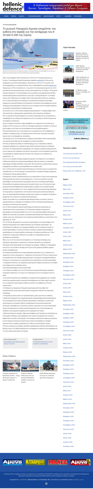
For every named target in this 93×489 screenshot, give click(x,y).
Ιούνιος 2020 (67, 339)
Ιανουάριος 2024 (68, 193)
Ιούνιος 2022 (67, 236)
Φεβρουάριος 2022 (69, 253)
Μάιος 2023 (66, 215)
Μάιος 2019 (66, 390)
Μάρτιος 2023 (67, 223)
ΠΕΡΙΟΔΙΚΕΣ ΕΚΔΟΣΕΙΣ (34, 16)
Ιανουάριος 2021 (68, 309)
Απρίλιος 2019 (67, 395)
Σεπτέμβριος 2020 (69, 326)
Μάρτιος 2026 (67, 185)
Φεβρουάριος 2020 (69, 356)
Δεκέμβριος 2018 (68, 412)
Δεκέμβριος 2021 (68, 262)
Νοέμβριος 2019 (68, 369)
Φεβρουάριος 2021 (69, 305)
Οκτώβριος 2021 (68, 270)
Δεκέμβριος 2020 (68, 313)
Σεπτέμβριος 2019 (69, 378)
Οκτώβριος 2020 (68, 322)
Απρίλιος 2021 (67, 296)
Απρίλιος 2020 (67, 348)
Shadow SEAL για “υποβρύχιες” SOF (74, 171)
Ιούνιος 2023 (67, 210)
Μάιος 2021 (66, 292)
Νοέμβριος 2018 (68, 416)
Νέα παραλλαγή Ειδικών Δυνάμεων (74, 162)
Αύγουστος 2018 (68, 429)
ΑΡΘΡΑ (58, 16)
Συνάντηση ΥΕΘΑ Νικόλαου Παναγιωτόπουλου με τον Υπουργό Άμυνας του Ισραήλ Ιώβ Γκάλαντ (76, 106)
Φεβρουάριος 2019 (69, 403)
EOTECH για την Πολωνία (71, 158)
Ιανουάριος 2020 (68, 360)
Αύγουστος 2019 (68, 382)
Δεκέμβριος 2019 (68, 365)
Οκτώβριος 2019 (68, 373)
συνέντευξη (40, 80)
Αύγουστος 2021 (68, 279)
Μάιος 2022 (66, 240)
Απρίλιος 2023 (67, 219)
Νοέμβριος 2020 (68, 318)
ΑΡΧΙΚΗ (6, 16)
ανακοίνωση (52, 85)
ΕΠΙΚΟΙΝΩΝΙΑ (77, 16)
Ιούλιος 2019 (67, 386)
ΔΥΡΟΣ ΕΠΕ (23, 479)
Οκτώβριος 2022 (68, 228)
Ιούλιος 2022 (67, 232)
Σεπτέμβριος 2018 (69, 425)
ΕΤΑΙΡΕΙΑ (13, 16)
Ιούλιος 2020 (67, 335)
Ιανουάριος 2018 (68, 446)
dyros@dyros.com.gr (78, 479)
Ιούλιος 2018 (67, 433)
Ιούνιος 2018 (67, 438)
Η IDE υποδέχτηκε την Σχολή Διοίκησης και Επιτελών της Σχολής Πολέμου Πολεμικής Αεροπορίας (82, 80)
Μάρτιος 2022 (67, 249)
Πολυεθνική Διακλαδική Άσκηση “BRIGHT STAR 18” (14, 343)
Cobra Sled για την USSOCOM (72, 153)
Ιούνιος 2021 (67, 288)
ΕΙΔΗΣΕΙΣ (21, 16)
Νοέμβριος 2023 (68, 198)
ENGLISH (6, 20)
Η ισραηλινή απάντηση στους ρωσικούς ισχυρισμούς (43, 343)
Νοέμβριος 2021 (68, 266)
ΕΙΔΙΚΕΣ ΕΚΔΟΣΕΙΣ (49, 16)
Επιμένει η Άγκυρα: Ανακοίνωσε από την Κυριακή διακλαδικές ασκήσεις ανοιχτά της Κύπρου (82, 56)
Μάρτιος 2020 (67, 352)
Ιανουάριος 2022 (68, 258)
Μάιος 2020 (66, 343)
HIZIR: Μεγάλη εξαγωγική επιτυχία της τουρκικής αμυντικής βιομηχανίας (83, 68)
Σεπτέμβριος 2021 (69, 275)
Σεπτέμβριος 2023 (69, 202)
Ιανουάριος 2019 (68, 408)
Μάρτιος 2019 (67, 399)
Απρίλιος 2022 (67, 245)
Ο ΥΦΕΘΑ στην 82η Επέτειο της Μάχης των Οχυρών (83, 92)
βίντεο (32, 143)
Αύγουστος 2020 (68, 330)
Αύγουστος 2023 (68, 206)
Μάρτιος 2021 (67, 300)
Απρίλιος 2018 (67, 442)
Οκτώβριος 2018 (68, 420)
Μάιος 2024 (66, 189)
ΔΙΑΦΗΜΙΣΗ (68, 16)
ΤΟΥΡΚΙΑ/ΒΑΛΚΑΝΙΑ (9, 25)
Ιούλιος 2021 (67, 283)
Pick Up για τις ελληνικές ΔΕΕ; (72, 166)
